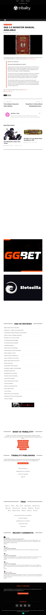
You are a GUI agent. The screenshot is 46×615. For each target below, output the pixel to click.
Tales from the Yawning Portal (10, 386)
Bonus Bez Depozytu (23, 518)
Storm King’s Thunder (9, 388)
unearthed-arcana (17, 508)
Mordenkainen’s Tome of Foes (10, 373)
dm (22, 505)
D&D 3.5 (9, 95)
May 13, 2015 (34, 142)
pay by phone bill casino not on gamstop (23, 515)
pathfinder (31, 508)
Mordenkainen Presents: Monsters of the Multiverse (15, 332)
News (10, 24)
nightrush (23, 476)
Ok (23, 613)
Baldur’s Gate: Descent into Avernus (12, 360)
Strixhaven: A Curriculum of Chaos (11, 337)
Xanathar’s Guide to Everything (10, 375)
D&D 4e (30, 510)
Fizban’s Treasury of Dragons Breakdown (13, 335)
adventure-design (17, 510)
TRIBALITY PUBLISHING (23, 463)
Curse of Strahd (7, 391)
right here (25, 89)
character (25, 508)
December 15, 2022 (18, 145)
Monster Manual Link (31, 58)
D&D (13, 505)
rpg (18, 505)
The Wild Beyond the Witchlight (11, 340)
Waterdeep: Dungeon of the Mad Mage (12, 368)
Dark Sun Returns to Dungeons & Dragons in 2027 (14, 539)
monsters (38, 508)
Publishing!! (23, 449)
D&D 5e (8, 505)
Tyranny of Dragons (8, 398)
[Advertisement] (24, 14)
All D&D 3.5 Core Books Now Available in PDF (33, 139)
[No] (44, 612)
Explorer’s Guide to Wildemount (11, 355)
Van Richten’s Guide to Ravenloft (11, 342)
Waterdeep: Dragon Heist (9, 370)
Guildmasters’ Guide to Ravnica (11, 365)
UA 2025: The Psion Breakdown (10, 548)
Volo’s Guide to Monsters (9, 378)
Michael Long (8, 32)
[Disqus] (23, 167)
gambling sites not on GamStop (23, 471)
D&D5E (24, 510)
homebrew (9, 508)
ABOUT (20, 440)
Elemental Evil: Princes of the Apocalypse (13, 396)
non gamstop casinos (23, 523)
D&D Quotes (23, 526)
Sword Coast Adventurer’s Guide (11, 380)
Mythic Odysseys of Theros (10, 353)
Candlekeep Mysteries (9, 345)
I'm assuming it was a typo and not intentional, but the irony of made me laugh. (21, 549)
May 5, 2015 (15, 32)
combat (36, 510)
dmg (10, 510)
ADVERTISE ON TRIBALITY (23, 447)
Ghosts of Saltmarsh (8, 363)
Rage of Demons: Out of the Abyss (11, 393)
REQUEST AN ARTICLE (23, 443)
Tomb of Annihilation (8, 383)
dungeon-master (37, 505)
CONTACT (25, 440)
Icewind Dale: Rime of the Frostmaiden (12, 350)
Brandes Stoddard (9, 145)
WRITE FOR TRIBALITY (23, 445)
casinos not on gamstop (23, 474)
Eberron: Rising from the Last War (11, 358)
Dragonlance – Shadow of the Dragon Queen (13, 330)
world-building (28, 505)
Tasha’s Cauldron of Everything (10, 347)
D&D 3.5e (6, 24)
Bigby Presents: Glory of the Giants (11, 327)
